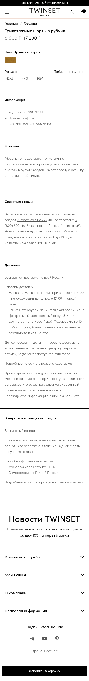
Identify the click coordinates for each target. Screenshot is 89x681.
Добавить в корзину (44, 671)
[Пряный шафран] (10, 60)
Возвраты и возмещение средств (30, 418)
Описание (13, 146)
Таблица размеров (69, 71)
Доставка (12, 265)
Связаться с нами (19, 202)
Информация (15, 100)
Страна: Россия (43, 651)
